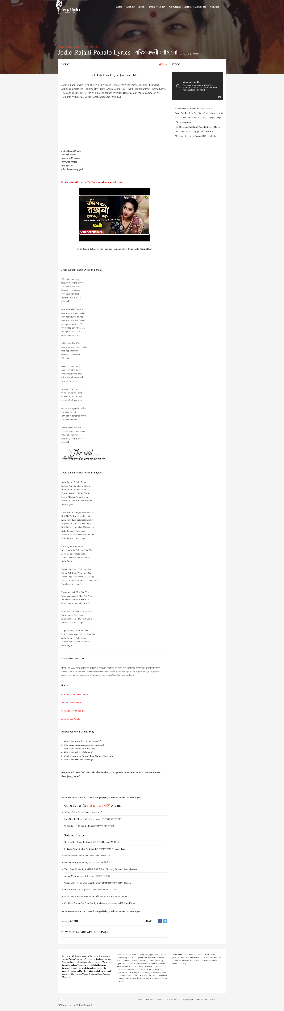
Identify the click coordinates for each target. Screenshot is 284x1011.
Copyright (175, 6)
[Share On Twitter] (165, 921)
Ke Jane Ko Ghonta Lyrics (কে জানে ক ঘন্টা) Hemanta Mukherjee (92, 841)
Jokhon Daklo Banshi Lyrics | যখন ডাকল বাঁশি (84, 812)
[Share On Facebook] (160, 921)
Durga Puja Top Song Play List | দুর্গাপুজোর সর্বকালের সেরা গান (199, 113)
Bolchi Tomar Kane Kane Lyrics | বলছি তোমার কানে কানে (88, 855)
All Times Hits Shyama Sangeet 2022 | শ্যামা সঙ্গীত (195, 136)
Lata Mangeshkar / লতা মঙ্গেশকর (78, 46)
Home (119, 6)
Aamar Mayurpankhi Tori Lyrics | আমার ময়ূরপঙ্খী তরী (87, 875)
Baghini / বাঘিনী (190, 54)
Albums (130, 6)
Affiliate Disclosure (195, 6)
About (142, 6)
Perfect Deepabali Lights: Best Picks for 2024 (194, 108)
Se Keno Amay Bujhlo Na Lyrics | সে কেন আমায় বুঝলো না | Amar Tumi (95, 848)
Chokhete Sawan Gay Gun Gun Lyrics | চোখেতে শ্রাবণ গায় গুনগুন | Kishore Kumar (99, 903)
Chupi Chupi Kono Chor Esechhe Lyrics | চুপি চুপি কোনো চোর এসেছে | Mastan (97, 882)
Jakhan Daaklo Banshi (71, 702)
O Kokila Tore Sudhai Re (73, 710)
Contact (214, 6)
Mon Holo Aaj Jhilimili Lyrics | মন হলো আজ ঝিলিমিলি (87, 862)
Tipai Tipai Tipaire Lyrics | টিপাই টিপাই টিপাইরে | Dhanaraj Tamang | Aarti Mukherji (100, 869)
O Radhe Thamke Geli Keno (74, 694)
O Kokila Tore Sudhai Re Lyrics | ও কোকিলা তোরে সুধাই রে (89, 825)
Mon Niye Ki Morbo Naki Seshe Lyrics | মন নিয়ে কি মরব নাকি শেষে (92, 818)
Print (164, 64)
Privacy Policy (157, 6)
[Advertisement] (114, 124)
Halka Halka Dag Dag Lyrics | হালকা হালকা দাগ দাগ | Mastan (90, 889)
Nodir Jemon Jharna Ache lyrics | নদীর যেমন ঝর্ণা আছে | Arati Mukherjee (95, 896)
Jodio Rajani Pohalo (70, 718)
